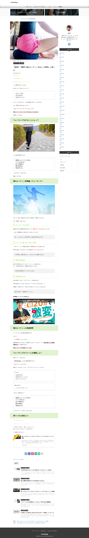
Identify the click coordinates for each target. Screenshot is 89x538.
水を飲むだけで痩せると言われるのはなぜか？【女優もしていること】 (37, 512)
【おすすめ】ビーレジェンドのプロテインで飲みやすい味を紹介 (31, 522)
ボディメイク (28, 6)
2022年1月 (61, 77)
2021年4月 (61, 89)
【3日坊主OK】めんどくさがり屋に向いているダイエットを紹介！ (36, 470)
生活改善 (60, 6)
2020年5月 (61, 134)
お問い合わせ (43, 530)
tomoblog (14, 2)
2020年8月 (61, 122)
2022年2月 (61, 73)
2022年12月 (61, 53)
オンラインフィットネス (39, 6)
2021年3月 (61, 93)
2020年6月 (61, 130)
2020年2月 (61, 146)
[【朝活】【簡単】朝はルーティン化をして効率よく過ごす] (35, 453)
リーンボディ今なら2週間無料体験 (17, 18)
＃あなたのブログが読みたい (52, 530)
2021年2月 (61, 97)
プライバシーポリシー (35, 530)
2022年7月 (61, 57)
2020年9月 (61, 118)
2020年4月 (61, 138)
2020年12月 (62, 106)
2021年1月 (61, 102)
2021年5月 (61, 85)
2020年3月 (61, 142)
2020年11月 (61, 110)
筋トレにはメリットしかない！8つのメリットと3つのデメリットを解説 (38, 491)
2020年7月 (61, 126)
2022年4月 (61, 65)
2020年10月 (62, 114)
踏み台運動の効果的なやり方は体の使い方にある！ (33, 480)
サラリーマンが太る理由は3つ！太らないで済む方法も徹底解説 (36, 502)
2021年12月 (61, 81)
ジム (50, 6)
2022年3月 (61, 69)
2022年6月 (61, 61)
